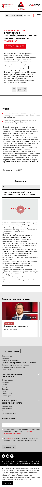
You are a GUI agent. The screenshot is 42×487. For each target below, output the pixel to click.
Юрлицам (5, 389)
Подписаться (9, 447)
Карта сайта (6, 369)
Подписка (28, 15)
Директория (6, 396)
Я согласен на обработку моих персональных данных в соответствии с (22, 431)
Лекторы (5, 387)
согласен (9, 438)
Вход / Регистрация (14, 15)
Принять (7, 483)
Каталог (5, 384)
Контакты (5, 358)
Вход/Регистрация (11, 351)
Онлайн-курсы (7, 380)
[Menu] (38, 15)
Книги (4, 391)
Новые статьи (7, 409)
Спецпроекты (7, 393)
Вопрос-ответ (7, 356)
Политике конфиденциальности (20, 479)
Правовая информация (10, 360)
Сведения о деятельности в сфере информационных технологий (15, 366)
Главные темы (7, 406)
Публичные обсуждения (11, 411)
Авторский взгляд (9, 413)
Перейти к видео (15, 46)
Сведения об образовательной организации (19, 363)
